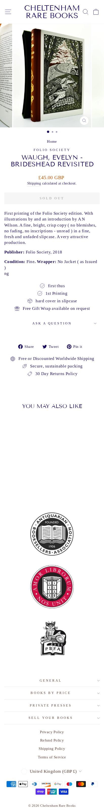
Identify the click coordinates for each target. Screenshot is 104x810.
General (51, 680)
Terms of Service (52, 757)
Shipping (34, 183)
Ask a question (52, 323)
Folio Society (52, 150)
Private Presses (51, 705)
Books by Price (51, 693)
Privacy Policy (52, 732)
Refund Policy (52, 740)
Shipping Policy (52, 748)
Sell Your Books (51, 718)
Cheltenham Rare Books (52, 12)
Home (52, 141)
